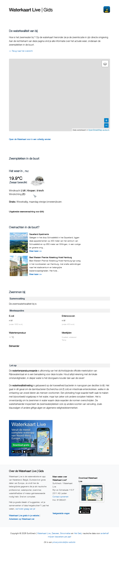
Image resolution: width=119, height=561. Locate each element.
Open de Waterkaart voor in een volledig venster (30, 139)
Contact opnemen (60, 496)
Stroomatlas (65, 533)
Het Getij (78, 533)
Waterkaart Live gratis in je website (24, 515)
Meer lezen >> (35, 251)
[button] (105, 63)
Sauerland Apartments (39, 234)
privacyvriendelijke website (63, 542)
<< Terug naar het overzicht (21, 51)
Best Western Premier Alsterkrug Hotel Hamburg (50, 257)
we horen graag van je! (25, 508)
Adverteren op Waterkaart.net (21, 519)
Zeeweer (55, 533)
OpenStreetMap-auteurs (98, 130)
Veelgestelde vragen (61, 513)
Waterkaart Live (44, 533)
